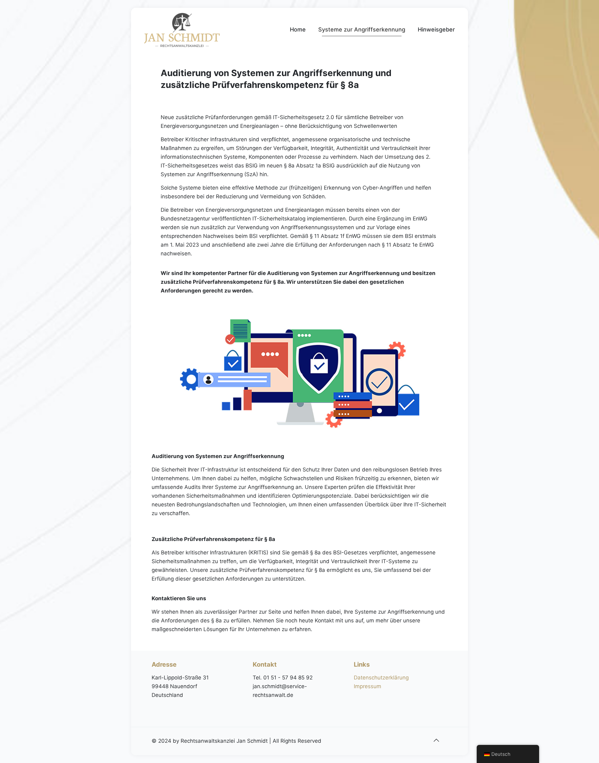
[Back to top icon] (436, 740)
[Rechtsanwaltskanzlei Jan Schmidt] (182, 29)
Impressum (367, 686)
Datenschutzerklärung (381, 677)
